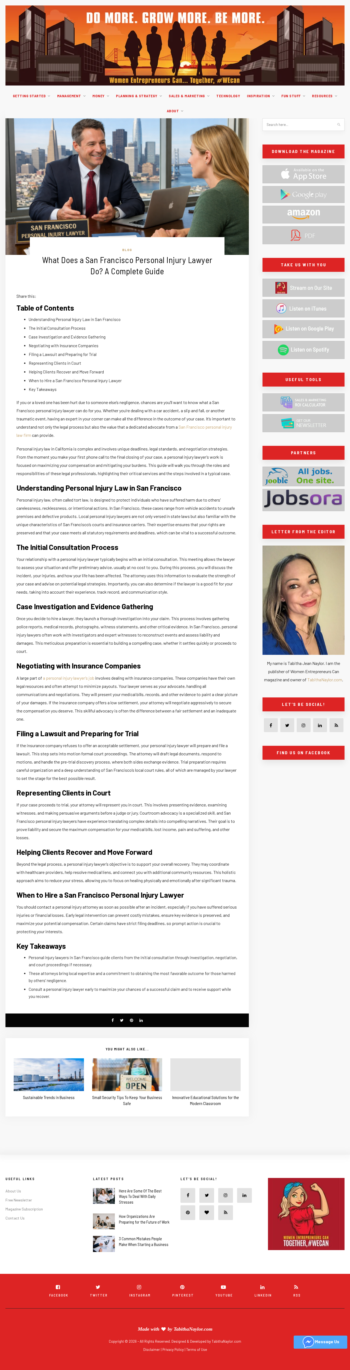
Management (69, 95)
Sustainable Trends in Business (49, 1097)
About (173, 110)
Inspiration (258, 95)
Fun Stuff (291, 95)
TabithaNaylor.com (324, 679)
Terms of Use (196, 1349)
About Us (13, 1191)
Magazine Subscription (24, 1209)
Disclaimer (152, 1349)
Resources (322, 95)
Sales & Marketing (187, 95)
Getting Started (29, 95)
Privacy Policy (173, 1349)
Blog (127, 250)
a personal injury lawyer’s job (68, 677)
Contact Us (15, 1218)
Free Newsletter (18, 1200)
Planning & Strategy (137, 95)
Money (98, 95)
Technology (228, 95)
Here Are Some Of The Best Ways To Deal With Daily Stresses (140, 1196)
